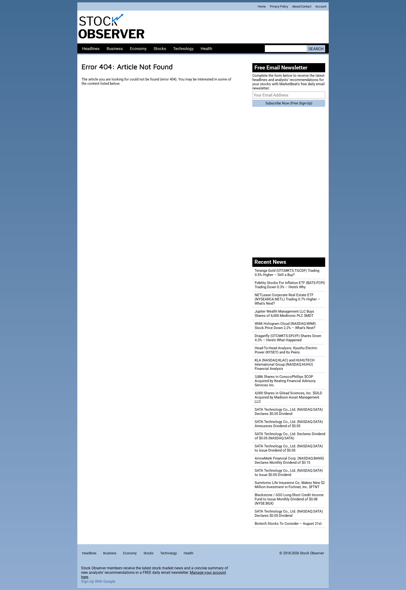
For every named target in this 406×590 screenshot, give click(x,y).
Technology (183, 48)
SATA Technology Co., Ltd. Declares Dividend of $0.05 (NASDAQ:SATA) (290, 436)
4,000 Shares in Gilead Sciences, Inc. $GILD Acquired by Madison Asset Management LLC (288, 397)
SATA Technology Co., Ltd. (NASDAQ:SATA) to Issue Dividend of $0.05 (289, 448)
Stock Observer (312, 553)
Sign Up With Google (98, 581)
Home (262, 6)
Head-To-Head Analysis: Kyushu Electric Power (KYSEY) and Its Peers (286, 350)
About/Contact (301, 6)
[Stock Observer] (111, 27)
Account (320, 6)
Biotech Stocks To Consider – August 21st (288, 523)
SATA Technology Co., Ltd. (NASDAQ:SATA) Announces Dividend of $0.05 (289, 424)
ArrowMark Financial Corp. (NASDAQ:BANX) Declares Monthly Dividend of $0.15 (289, 460)
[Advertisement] (237, 27)
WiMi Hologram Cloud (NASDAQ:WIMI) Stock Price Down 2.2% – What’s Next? (285, 326)
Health (206, 48)
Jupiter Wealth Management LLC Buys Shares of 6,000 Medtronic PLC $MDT (284, 313)
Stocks (160, 48)
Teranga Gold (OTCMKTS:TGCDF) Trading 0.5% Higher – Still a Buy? (287, 272)
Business (115, 48)
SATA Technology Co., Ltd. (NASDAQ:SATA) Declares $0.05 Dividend (289, 411)
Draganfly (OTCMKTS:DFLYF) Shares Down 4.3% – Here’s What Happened (288, 338)
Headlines (91, 48)
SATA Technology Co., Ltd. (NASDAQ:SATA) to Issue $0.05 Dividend (289, 472)
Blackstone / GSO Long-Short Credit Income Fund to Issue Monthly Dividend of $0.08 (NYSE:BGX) (289, 499)
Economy (138, 48)
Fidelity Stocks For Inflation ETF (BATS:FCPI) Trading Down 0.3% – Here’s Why (290, 285)
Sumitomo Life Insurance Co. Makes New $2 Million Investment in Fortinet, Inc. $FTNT (290, 485)
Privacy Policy (279, 6)
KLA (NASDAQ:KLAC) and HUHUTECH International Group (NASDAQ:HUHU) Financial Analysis (285, 364)
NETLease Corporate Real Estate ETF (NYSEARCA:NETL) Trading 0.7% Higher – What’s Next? (287, 299)
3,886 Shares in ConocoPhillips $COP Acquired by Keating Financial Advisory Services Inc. (285, 381)
